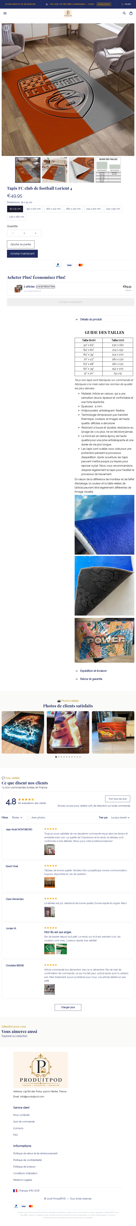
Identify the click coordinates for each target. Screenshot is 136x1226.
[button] (5, 735)
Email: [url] (16, 1096)
